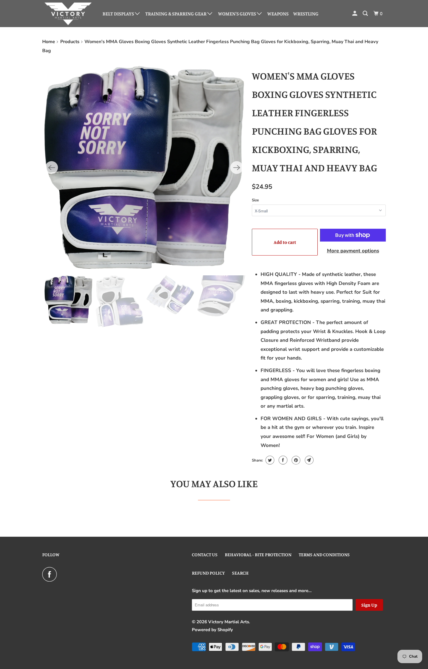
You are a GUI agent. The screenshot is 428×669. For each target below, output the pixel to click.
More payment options (353, 250)
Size (255, 200)
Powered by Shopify (212, 630)
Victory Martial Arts (228, 622)
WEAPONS (278, 13)
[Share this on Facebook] (282, 460)
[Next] (236, 167)
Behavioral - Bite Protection (258, 554)
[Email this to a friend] (308, 460)
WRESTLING (306, 13)
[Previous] (51, 167)
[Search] (366, 13)
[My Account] (355, 13)
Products (69, 41)
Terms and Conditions (324, 554)
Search (240, 573)
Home (48, 41)
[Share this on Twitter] (269, 460)
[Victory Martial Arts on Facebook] (51, 574)
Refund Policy (208, 573)
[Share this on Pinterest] (295, 460)
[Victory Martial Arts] (68, 13)
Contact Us (204, 554)
